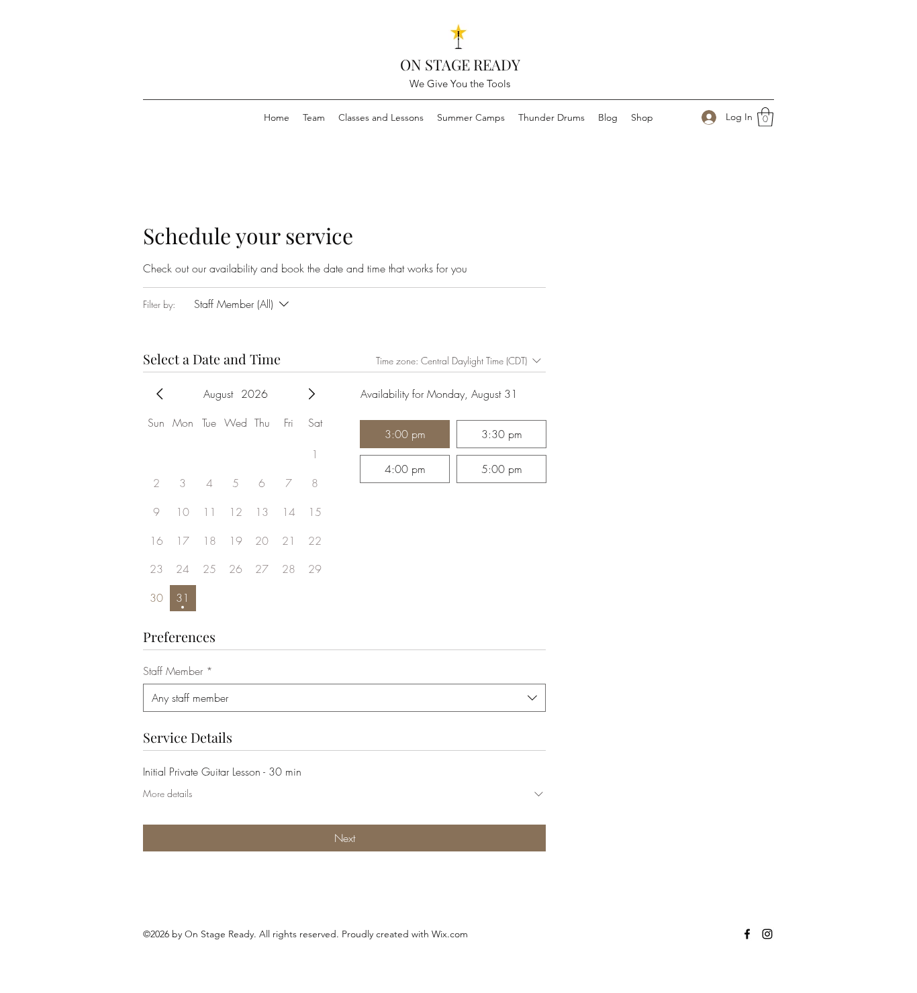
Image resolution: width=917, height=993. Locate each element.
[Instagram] (767, 934)
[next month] (311, 394)
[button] (765, 117)
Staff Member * (178, 671)
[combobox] (344, 698)
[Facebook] (747, 934)
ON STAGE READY (460, 64)
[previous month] (160, 394)
